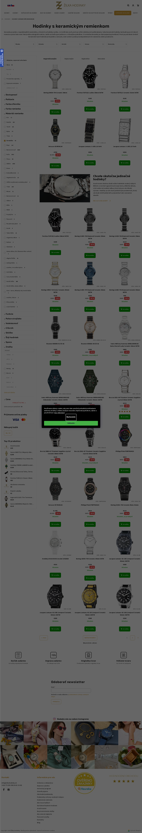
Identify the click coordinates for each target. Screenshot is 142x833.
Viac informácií (59, 413)
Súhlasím (71, 423)
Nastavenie (71, 417)
